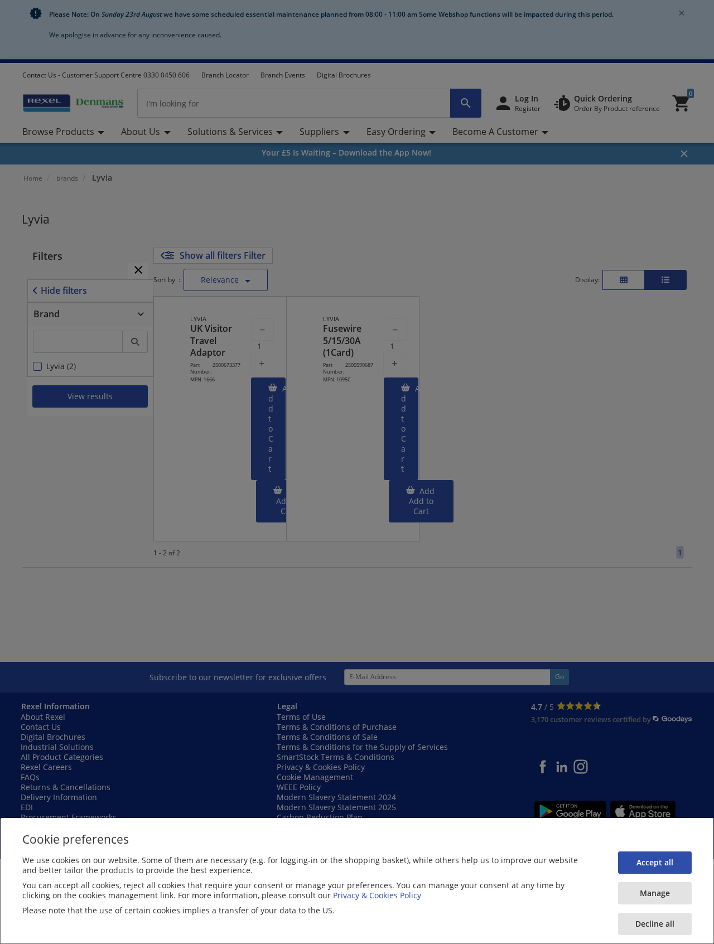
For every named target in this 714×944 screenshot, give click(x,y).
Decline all (654, 923)
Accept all (654, 862)
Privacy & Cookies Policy (377, 895)
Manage (655, 893)
